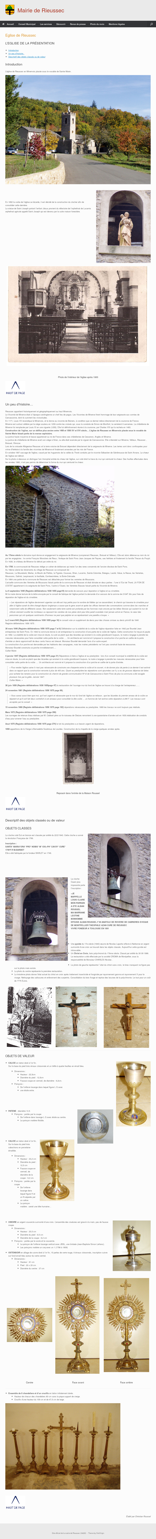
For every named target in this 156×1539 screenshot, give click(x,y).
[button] (151, 24)
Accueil (10, 24)
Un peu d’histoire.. (16, 53)
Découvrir (61, 24)
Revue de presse (78, 24)
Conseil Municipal (26, 24)
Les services (46, 24)
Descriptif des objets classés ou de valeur (26, 56)
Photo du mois (97, 24)
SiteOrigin (100, 1533)
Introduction (13, 50)
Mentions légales (117, 24)
